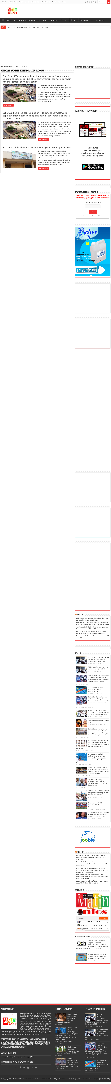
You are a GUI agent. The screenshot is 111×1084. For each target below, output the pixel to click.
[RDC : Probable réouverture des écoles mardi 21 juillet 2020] (81, 669)
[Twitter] (89, 2)
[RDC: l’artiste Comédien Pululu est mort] (81, 723)
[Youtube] (91, 2)
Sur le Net (80, 615)
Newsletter (100, 20)
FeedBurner (99, 216)
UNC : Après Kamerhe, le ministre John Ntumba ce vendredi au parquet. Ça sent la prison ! (98, 814)
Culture (65, 20)
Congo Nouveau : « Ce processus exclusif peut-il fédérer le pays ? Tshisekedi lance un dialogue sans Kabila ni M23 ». (92, 870)
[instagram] (94, 2)
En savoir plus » (8, 105)
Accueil (3, 20)
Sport (74, 20)
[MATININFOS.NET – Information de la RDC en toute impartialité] (12, 10)
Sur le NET (80, 852)
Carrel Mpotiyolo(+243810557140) (99, 1079)
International (56, 2)
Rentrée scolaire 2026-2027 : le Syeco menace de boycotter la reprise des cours (30, 27)
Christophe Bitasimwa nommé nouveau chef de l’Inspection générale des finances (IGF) (97, 956)
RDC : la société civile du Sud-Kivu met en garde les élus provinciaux (37, 147)
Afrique (64, 2)
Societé (55, 20)
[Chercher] (108, 2)
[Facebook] (87, 2)
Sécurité (33, 20)
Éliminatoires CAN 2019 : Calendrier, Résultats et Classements (95, 805)
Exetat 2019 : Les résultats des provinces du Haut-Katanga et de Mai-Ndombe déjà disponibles (98, 712)
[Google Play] (96, 2)
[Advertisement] (83, 11)
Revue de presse (86, 20)
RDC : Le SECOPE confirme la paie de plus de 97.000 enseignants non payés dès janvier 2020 (98, 659)
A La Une (12, 20)
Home (4, 66)
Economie (45, 20)
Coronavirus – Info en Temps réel (29, 2)
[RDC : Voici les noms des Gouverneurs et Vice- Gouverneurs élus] (81, 690)
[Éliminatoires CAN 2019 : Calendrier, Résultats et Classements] (81, 805)
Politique (23, 20)
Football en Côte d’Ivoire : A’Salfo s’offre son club (91, 636)
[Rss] (85, 2)
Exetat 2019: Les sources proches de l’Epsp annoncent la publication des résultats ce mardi (98, 792)
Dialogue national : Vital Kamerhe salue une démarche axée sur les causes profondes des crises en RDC (92, 876)
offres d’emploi (45, 2)
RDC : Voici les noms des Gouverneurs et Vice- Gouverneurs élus (95, 689)
